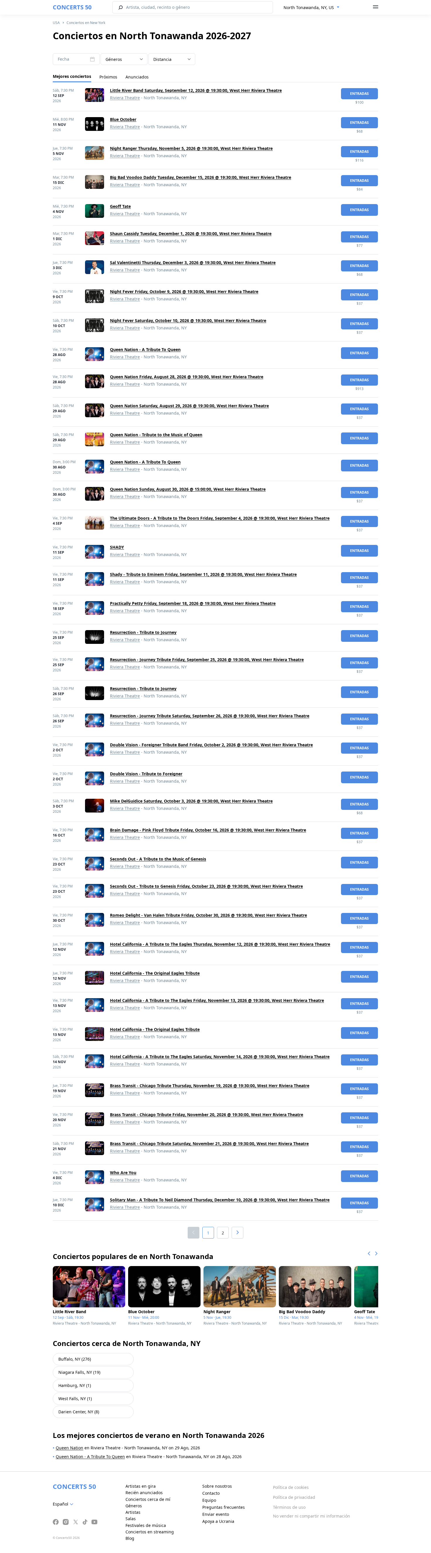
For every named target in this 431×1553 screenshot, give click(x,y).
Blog (129, 1538)
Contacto (211, 1493)
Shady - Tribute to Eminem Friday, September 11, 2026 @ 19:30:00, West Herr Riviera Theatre (203, 574)
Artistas (132, 1512)
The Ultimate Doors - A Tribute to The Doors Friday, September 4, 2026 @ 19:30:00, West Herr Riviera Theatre (220, 518)
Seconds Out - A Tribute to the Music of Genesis (158, 859)
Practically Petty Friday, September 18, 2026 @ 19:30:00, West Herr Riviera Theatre (193, 603)
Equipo (209, 1500)
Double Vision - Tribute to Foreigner (146, 773)
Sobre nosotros (217, 1486)
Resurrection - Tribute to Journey (143, 632)
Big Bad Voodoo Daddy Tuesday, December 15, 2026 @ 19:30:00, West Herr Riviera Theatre (200, 177)
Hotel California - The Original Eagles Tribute (155, 973)
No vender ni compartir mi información (311, 1516)
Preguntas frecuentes (223, 1507)
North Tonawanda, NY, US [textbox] (309, 7)
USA (56, 22)
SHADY (117, 547)
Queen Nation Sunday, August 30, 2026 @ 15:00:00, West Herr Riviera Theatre (188, 489)
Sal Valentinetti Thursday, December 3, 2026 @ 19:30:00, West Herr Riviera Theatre (193, 262)
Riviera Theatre (125, 97)
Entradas (359, 93)
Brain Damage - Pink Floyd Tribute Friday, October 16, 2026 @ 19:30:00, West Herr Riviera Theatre (208, 830)
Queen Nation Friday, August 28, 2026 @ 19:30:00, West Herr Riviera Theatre (186, 376)
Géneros (133, 1505)
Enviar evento (215, 1514)
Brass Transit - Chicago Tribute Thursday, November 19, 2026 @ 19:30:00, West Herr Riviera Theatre (209, 1085)
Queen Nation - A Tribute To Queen (145, 349)
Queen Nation (69, 1448)
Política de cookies (291, 1487)
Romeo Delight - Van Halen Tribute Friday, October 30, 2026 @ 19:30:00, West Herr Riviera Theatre (208, 915)
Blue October (123, 119)
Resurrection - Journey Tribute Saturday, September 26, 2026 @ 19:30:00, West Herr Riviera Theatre (209, 716)
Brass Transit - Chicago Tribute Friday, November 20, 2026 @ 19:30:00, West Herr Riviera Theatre (206, 1114)
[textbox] (124, 59)
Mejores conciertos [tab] (72, 76)
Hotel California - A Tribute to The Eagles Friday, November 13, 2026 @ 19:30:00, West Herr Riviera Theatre (217, 1000)
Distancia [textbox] (162, 59)
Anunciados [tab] (137, 77)
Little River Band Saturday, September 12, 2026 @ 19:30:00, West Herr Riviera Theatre (196, 90)
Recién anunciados (144, 1492)
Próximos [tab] (108, 77)
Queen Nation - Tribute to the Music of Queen (156, 434)
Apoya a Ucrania (218, 1521)
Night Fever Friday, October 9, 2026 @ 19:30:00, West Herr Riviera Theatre (184, 291)
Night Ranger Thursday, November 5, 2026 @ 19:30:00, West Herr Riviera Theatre (191, 148)
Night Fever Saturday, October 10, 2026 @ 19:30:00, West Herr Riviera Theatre (188, 320)
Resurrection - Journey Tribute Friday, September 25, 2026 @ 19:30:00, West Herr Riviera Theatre (207, 659)
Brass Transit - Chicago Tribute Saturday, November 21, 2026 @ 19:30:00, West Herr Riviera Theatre (209, 1143)
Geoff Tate (120, 206)
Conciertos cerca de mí (147, 1499)
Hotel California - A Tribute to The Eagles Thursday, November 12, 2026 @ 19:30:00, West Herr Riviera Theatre (220, 944)
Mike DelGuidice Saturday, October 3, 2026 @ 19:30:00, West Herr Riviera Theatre (191, 801)
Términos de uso (289, 1507)
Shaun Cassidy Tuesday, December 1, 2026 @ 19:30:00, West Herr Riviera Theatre (191, 233)
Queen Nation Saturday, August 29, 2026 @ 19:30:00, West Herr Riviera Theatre (189, 405)
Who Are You (123, 1172)
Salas (130, 1518)
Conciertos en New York (86, 22)
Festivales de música (145, 1525)
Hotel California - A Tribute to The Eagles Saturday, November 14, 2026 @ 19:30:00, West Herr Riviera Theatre (220, 1056)
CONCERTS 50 (72, 7)
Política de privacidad (294, 1497)
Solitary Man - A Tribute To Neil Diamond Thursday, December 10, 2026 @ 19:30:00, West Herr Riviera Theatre (220, 1200)
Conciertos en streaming (149, 1532)
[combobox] (311, 7)
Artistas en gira (140, 1486)
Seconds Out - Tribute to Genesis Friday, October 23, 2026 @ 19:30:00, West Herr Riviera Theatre (206, 886)
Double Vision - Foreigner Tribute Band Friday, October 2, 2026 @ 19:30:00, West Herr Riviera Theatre (211, 745)
